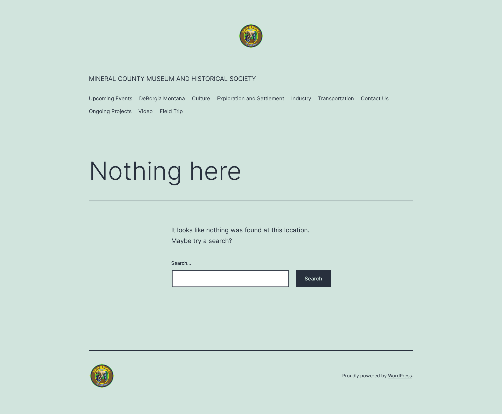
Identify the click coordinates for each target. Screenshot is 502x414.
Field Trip (171, 111)
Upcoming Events (110, 98)
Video (145, 111)
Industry (301, 98)
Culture (201, 98)
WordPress (400, 375)
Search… (181, 263)
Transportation (336, 98)
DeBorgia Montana (162, 98)
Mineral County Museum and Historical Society (172, 78)
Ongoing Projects (110, 111)
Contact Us (375, 98)
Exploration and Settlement (250, 98)
